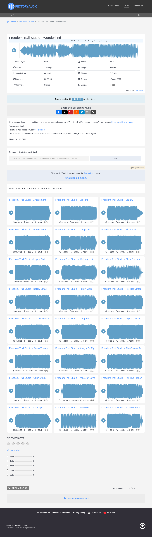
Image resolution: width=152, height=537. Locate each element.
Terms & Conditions (61, 513)
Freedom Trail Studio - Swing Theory (28, 348)
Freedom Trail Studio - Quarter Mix (27, 378)
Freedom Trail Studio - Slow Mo (72, 407)
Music (113, 122)
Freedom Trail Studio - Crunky (117, 200)
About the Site (43, 513)
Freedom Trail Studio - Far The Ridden (121, 378)
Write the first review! (78, 498)
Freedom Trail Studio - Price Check (27, 229)
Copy (114, 157)
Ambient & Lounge (126, 122)
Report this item (138, 168)
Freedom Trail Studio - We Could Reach (30, 318)
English (11, 15)
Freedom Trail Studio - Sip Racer (118, 229)
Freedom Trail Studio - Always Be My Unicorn (79, 348)
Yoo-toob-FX (139, 90)
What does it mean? (76, 177)
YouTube (111, 513)
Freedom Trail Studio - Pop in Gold (73, 289)
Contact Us (96, 513)
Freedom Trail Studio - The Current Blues (123, 348)
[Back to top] (136, 528)
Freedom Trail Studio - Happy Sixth (27, 259)
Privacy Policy (78, 513)
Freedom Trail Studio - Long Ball (72, 318)
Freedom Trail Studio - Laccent (71, 200)
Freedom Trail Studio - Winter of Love (75, 378)
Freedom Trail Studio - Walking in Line (75, 259)
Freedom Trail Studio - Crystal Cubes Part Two (126, 318)
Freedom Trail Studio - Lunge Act (72, 229)
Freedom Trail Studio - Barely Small (28, 289)
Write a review (13, 450)
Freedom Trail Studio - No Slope (26, 407)
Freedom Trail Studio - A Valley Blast (120, 407)
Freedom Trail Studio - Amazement (27, 200)
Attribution (88, 173)
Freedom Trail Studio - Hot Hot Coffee (121, 289)
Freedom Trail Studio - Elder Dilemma (121, 259)
